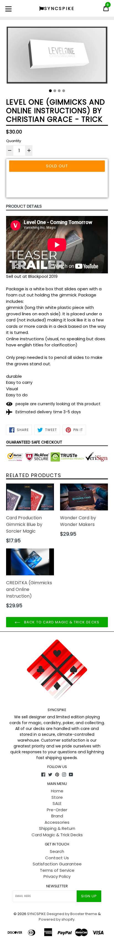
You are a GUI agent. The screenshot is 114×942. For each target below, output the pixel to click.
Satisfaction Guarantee (57, 864)
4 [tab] (63, 90)
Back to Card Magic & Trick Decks (61, 622)
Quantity (13, 140)
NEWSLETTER (57, 886)
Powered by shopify (56, 919)
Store (57, 797)
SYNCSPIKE (37, 913)
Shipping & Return (57, 828)
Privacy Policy (57, 876)
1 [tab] (50, 90)
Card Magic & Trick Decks (57, 835)
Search (57, 851)
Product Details (24, 206)
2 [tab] (54, 90)
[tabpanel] (57, 56)
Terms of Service (57, 870)
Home (57, 791)
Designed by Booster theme (72, 913)
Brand (57, 816)
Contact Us (57, 858)
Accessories (57, 822)
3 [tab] (59, 90)
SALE (57, 803)
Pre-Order (57, 810)
